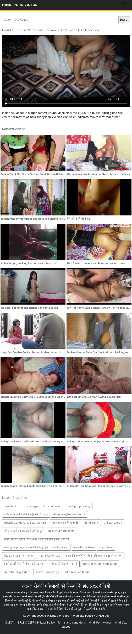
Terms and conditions (72, 622)
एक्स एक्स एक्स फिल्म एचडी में (65, 522)
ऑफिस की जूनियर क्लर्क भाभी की (69, 514)
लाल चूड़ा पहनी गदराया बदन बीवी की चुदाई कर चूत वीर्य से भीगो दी (36, 547)
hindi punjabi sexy (78, 506)
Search (124, 19)
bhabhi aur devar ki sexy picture (25, 522)
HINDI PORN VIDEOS (19, 4)
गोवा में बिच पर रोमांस (83, 547)
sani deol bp (12, 506)
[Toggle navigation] (125, 4)
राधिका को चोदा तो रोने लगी (63, 564)
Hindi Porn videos (100, 622)
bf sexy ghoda (113, 522)
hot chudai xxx (52, 506)
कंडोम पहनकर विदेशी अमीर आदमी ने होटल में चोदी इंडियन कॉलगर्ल (36, 539)
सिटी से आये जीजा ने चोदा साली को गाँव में (24, 564)
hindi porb (92, 522)
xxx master (106, 547)
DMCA (9, 622)
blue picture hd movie (18, 555)
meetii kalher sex (49, 555)
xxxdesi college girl (48, 572)
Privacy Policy (46, 622)
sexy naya (31, 506)
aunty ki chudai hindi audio (100, 564)
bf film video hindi (77, 572)
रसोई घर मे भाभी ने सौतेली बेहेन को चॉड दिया (26, 514)
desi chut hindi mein (61, 531)
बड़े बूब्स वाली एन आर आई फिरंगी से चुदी (23, 531)
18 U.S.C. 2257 (25, 622)
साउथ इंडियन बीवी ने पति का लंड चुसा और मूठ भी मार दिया (93, 555)
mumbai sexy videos (17, 572)
